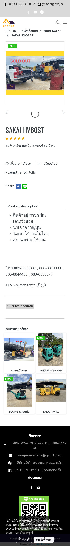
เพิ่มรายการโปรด (20, 163)
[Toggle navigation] (65, 22)
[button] (56, 22)
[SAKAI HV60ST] (35, 74)
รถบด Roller (28, 172)
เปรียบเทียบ (49, 163)
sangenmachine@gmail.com (39, 455)
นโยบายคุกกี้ (26, 532)
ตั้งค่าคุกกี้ (24, 539)
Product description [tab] (23, 206)
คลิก (59, 462)
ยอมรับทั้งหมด (44, 539)
